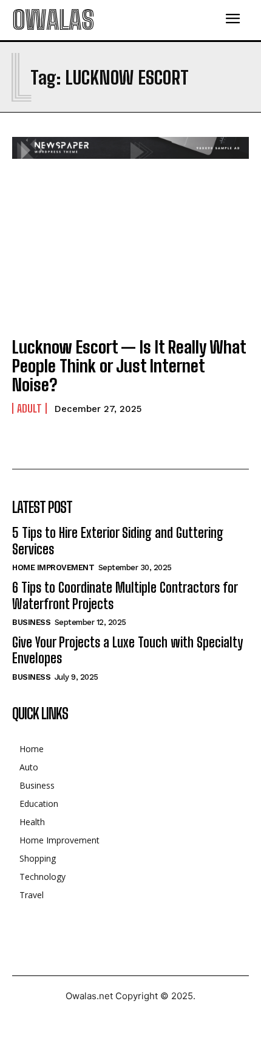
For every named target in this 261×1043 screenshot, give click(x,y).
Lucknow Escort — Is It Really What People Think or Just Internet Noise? (129, 366)
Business (31, 622)
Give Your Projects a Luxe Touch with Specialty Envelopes (127, 650)
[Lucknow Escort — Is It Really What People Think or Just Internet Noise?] (130, 254)
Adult (29, 408)
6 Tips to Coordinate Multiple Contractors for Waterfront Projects (125, 595)
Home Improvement (53, 567)
